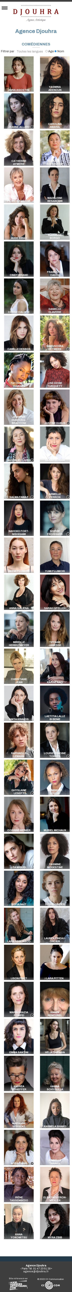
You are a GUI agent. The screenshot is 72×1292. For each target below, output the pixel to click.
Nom (60, 51)
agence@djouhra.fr (36, 1271)
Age (51, 51)
